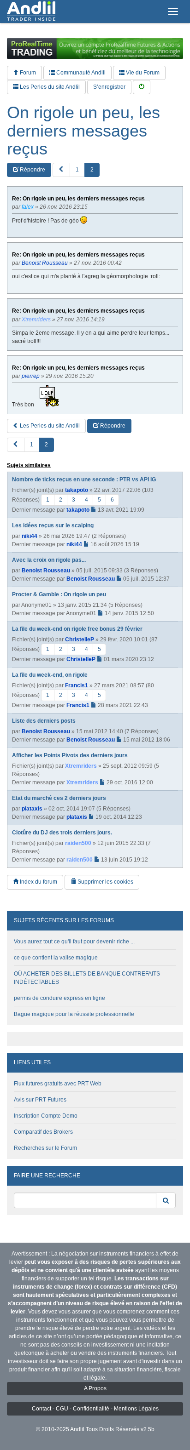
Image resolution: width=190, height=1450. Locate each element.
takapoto (76, 490)
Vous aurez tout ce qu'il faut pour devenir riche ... (74, 941)
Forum (27, 72)
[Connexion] (141, 87)
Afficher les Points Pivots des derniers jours (70, 755)
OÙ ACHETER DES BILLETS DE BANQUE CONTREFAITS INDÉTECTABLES (87, 977)
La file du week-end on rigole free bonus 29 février (77, 629)
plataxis (32, 808)
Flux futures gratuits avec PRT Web (57, 1083)
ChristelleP (79, 639)
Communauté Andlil (80, 72)
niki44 (29, 536)
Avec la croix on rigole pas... (49, 560)
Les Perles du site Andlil (49, 87)
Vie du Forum (142, 72)
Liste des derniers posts (44, 721)
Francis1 (76, 685)
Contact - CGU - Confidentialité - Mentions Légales (95, 1408)
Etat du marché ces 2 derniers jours (59, 798)
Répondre (31, 169)
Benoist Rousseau (46, 570)
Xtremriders (81, 766)
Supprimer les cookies (104, 882)
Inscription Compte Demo (45, 1116)
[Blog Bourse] (31, 11)
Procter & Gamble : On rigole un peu (59, 594)
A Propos (95, 1388)
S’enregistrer (109, 87)
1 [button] (77, 169)
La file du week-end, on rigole (50, 675)
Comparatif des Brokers (43, 1132)
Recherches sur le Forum (45, 1148)
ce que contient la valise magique (56, 957)
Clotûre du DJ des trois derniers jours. (62, 832)
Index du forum (37, 882)
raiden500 (78, 843)
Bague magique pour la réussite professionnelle (74, 1014)
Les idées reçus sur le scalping (53, 525)
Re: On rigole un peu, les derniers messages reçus (78, 199)
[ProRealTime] (95, 48)
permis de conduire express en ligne (59, 998)
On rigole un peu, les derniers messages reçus (83, 130)
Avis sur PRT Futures (40, 1099)
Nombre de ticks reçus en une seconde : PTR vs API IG (84, 479)
